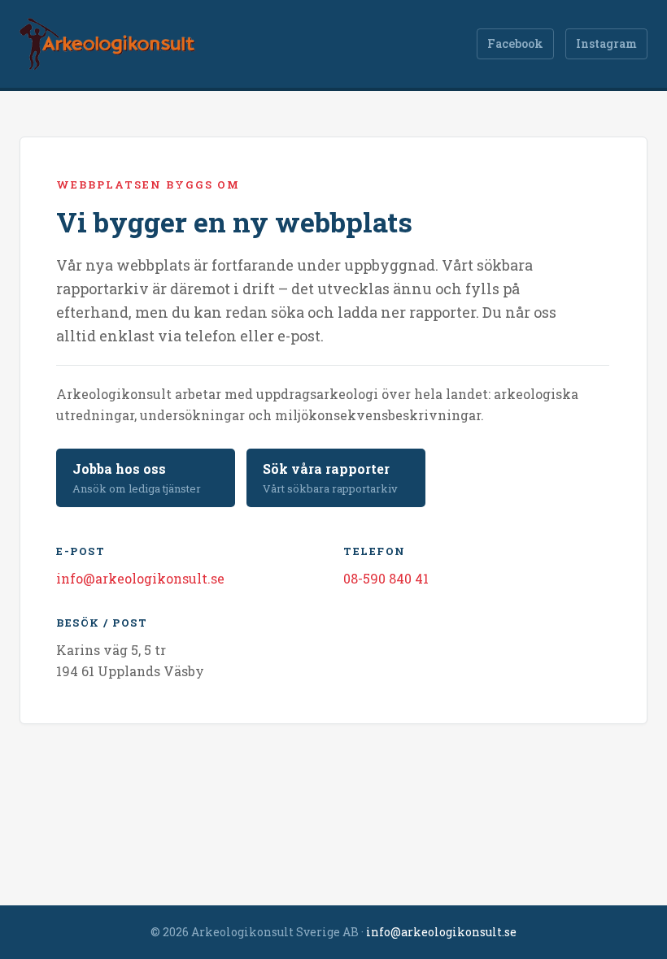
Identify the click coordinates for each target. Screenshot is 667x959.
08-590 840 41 (386, 578)
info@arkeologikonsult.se (140, 578)
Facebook (515, 43)
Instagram (606, 43)
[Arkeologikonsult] (107, 44)
